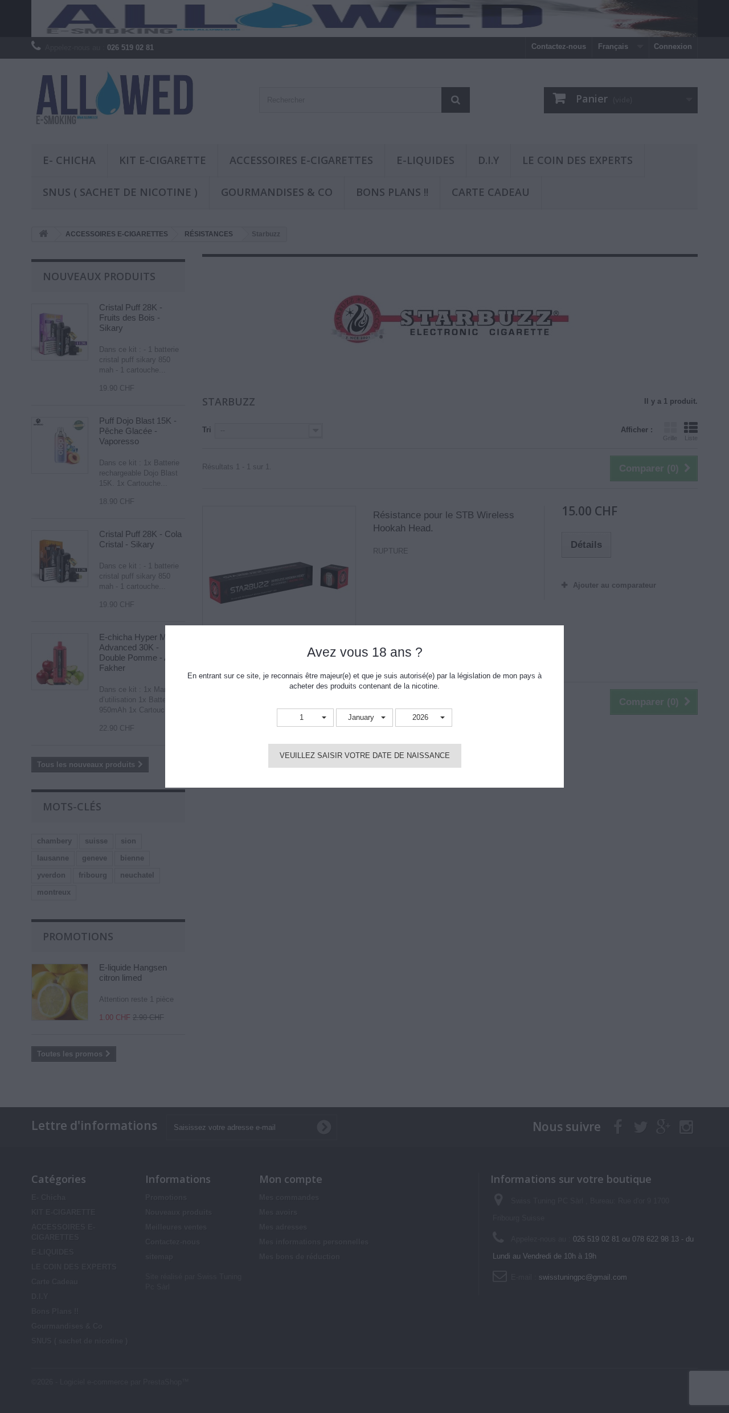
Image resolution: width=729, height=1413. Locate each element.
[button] (305, 717)
